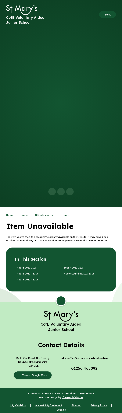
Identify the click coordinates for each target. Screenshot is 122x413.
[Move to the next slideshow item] (61, 191)
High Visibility (18, 405)
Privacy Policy (99, 405)
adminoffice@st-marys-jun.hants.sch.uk (84, 358)
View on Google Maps (34, 375)
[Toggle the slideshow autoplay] (70, 191)
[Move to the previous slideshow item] (52, 191)
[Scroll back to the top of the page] (61, 301)
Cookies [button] (61, 409)
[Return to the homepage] (21, 10)
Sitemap (76, 405)
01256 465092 (84, 368)
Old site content (45, 215)
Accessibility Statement (48, 405)
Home (9, 215)
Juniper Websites (72, 397)
